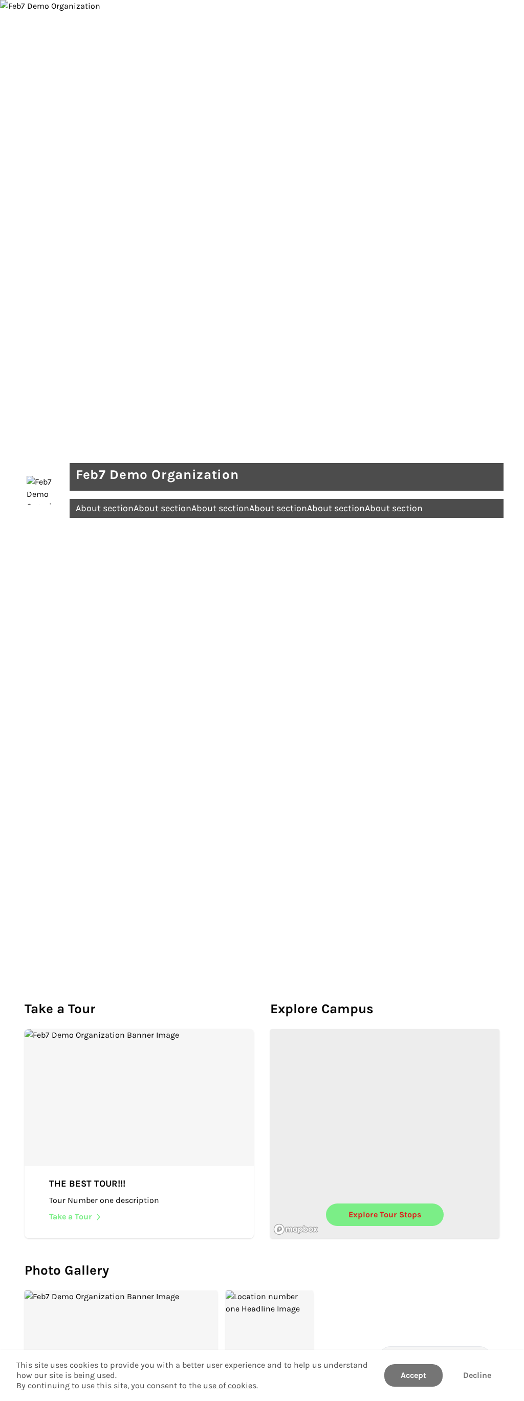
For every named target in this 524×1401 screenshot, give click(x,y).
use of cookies (229, 1385)
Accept (413, 1375)
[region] (384, 1134)
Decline (477, 1375)
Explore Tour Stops (384, 1214)
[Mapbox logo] (295, 1229)
